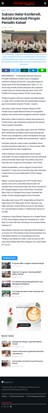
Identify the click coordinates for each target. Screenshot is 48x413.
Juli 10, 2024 (17, 296)
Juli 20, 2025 (17, 266)
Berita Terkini (11, 10)
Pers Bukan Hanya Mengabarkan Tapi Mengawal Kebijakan (27, 283)
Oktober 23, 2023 (18, 366)
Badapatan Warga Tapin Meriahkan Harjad (27, 343)
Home (3, 10)
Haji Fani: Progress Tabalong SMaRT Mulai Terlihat (27, 273)
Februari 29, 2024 (18, 356)
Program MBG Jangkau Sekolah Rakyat (28, 263)
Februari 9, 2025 (18, 287)
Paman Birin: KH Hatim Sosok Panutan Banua (27, 362)
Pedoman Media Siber (17, 396)
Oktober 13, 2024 (7, 27)
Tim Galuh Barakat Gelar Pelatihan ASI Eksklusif (28, 292)
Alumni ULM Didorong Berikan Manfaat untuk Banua (28, 352)
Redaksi (4, 396)
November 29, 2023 (18, 347)
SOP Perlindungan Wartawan (36, 396)
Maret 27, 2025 (17, 277)
